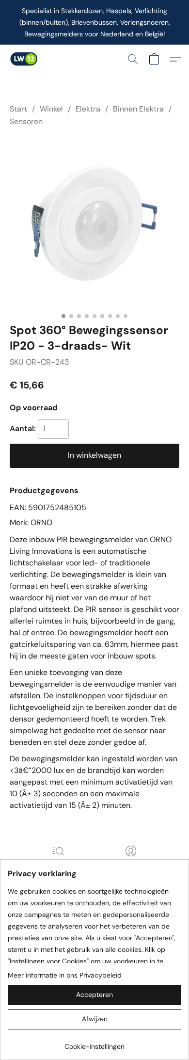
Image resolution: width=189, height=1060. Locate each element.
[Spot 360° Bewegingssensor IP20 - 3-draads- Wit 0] (94, 223)
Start (18, 109)
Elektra (88, 109)
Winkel (51, 109)
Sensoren (26, 121)
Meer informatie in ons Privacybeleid (65, 975)
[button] (24, 59)
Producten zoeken (58, 865)
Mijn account (131, 865)
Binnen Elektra (138, 109)
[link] (94, 1042)
